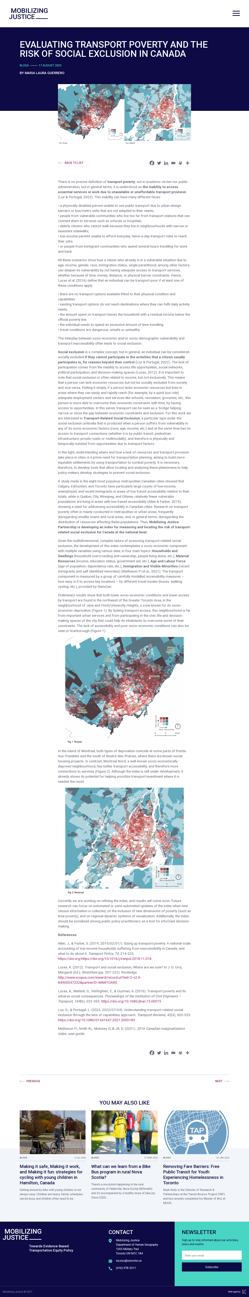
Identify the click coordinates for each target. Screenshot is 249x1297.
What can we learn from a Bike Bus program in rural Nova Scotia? (121, 1172)
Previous (33, 1081)
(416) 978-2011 (126, 1268)
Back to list (74, 163)
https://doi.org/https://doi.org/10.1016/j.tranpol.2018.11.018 (104, 959)
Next (219, 1081)
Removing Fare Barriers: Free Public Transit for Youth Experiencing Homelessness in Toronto (193, 1174)
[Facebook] (152, 163)
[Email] (173, 163)
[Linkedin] (166, 163)
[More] (187, 163)
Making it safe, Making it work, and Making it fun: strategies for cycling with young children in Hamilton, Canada (51, 1174)
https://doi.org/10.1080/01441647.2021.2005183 (96, 1020)
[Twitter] (159, 163)
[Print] (180, 163)
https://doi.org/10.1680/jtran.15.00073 (131, 1001)
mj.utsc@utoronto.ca (128, 1260)
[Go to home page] (28, 13)
